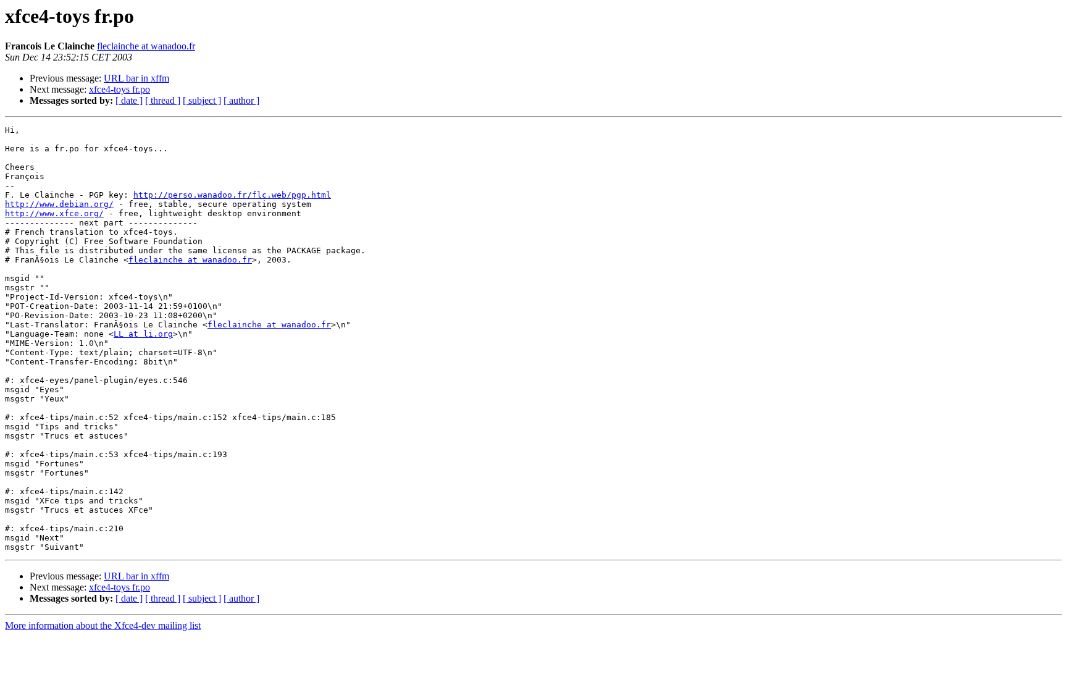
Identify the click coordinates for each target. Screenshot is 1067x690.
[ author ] (241, 100)
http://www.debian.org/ (59, 204)
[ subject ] (202, 100)
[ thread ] (162, 100)
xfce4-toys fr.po (119, 89)
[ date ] (129, 100)
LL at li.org (143, 334)
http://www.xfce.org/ (54, 213)
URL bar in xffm (136, 78)
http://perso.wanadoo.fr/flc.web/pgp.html (232, 195)
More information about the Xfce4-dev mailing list (103, 625)
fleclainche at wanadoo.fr (146, 46)
